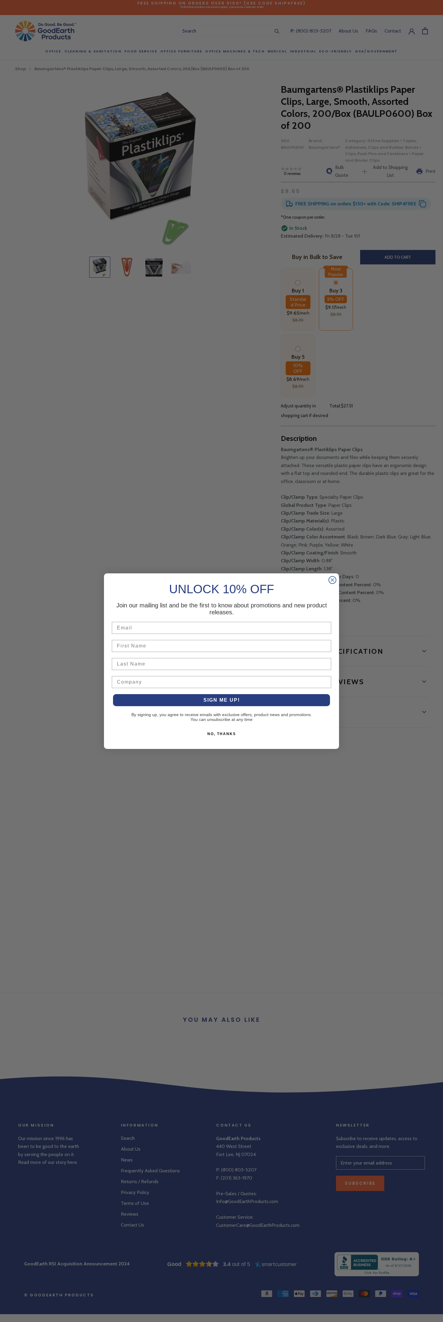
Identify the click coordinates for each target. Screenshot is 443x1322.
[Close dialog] (332, 580)
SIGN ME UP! (221, 700)
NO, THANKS (221, 734)
